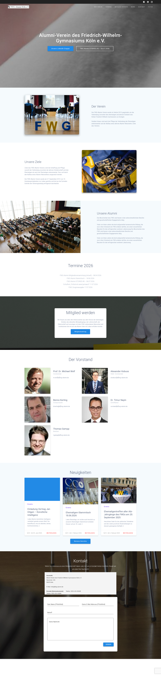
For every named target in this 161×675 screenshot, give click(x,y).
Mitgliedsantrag (80, 332)
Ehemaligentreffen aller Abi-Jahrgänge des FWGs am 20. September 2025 (118, 514)
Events (30, 504)
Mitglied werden (121, 7)
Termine (108, 7)
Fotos (150, 7)
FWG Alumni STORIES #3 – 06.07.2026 (94, 48)
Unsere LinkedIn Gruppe (60, 48)
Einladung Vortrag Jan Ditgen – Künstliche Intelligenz (38, 512)
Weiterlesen (51, 533)
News (133, 7)
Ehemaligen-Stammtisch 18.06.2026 (78, 514)
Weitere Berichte (80, 541)
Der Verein (98, 7)
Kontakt (141, 7)
